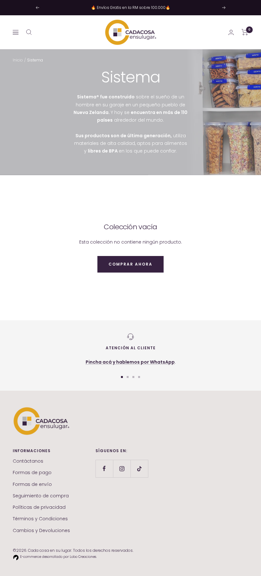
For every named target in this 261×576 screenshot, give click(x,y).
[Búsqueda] (29, 32)
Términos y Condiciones (40, 519)
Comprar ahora (130, 264)
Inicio (18, 60)
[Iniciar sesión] (231, 32)
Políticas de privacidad (39, 507)
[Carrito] (245, 32)
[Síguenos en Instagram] (121, 468)
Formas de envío (32, 484)
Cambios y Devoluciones (41, 530)
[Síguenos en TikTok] (139, 468)
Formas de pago (32, 472)
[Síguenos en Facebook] (104, 468)
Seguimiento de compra (41, 496)
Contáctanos (28, 461)
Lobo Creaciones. (83, 556)
